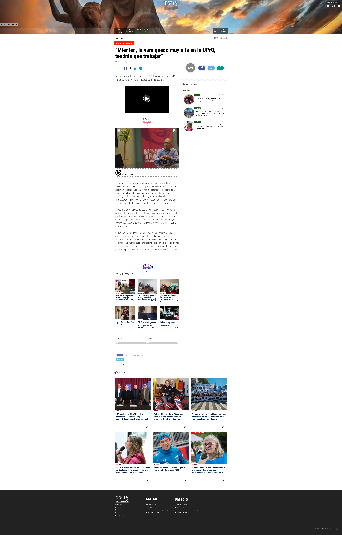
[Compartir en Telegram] (141, 69)
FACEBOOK (119, 507)
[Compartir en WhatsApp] (135, 69)
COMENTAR (120, 359)
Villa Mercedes (119, 62)
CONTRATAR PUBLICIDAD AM (152, 513)
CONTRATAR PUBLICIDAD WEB (122, 518)
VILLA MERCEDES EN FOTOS (9, 25)
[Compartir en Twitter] (131, 69)
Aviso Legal (335, 529)
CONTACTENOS (121, 504)
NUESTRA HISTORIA (120, 515)
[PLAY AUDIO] (118, 172)
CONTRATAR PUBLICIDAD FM (181, 513)
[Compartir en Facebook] (125, 69)
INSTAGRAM (120, 513)
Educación (119, 38)
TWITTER (119, 510)
